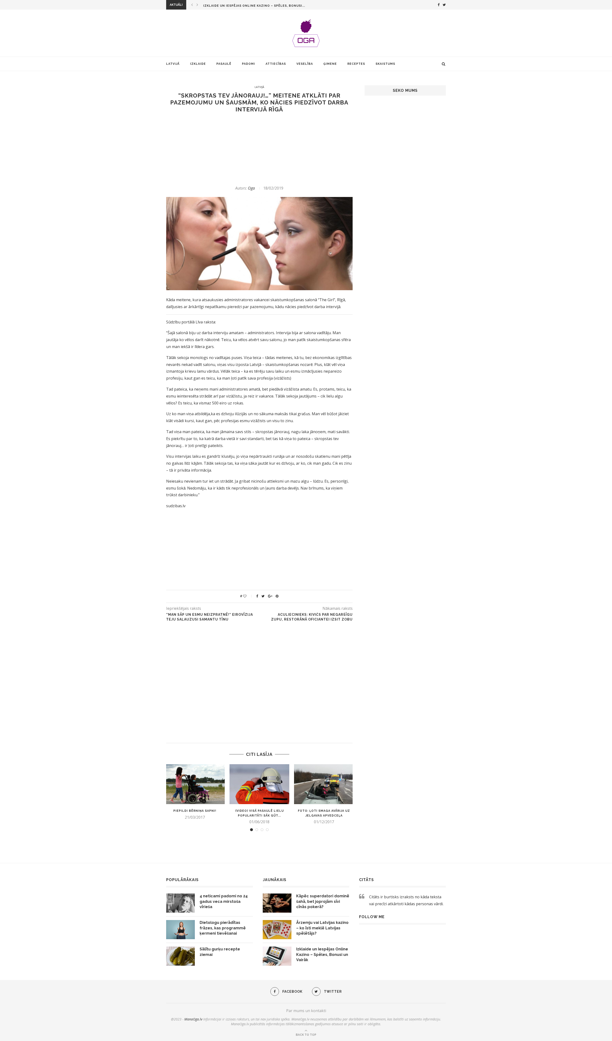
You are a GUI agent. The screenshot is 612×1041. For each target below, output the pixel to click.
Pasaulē (223, 63)
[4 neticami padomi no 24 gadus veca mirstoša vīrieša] (180, 903)
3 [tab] (262, 829)
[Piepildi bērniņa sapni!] (195, 784)
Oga (251, 188)
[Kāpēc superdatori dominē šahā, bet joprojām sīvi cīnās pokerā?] (277, 903)
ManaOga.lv (193, 1019)
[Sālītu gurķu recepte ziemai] (180, 956)
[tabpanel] (195, 792)
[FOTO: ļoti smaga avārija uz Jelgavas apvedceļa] (324, 784)
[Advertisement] (259, 149)
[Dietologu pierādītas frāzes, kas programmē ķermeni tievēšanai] (180, 929)
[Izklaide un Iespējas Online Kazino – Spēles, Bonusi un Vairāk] (277, 956)
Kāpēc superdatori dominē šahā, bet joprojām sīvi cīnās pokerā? (322, 901)
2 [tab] (256, 829)
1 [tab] (251, 829)
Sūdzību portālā (180, 322)
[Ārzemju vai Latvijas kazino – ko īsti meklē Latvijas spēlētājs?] (277, 929)
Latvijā (173, 63)
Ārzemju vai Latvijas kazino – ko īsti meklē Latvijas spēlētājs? (322, 928)
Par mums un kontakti (306, 1010)
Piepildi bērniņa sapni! (194, 810)
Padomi (248, 63)
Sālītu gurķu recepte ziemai (220, 952)
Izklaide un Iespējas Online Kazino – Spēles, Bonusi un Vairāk (322, 954)
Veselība (304, 63)
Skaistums (385, 63)
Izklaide (198, 63)
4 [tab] (267, 829)
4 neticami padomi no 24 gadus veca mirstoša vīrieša (224, 901)
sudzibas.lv (176, 505)
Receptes (356, 63)
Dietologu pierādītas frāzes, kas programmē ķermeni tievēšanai (223, 928)
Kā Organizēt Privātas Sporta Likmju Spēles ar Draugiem (257, 5)
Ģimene (330, 63)
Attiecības (276, 63)
